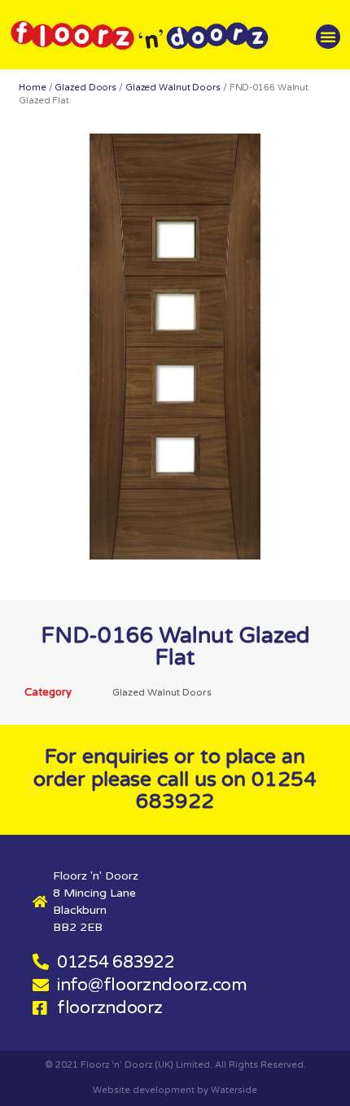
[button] (328, 36)
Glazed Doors (85, 87)
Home (32, 87)
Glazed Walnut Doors (173, 87)
